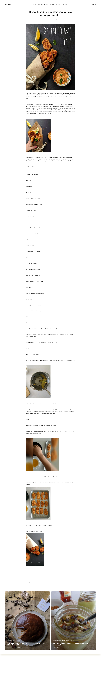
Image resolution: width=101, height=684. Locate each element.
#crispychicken (37, 578)
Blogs (6, 668)
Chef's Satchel (7, 4)
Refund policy (27, 671)
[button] (58, 4)
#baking (29, 578)
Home (6, 661)
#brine (33, 578)
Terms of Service (28, 668)
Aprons (7, 666)
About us (26, 664)
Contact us (26, 661)
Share (30, 582)
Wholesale (8, 671)
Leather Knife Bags (10, 664)
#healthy (42, 578)
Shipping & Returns (29, 666)
